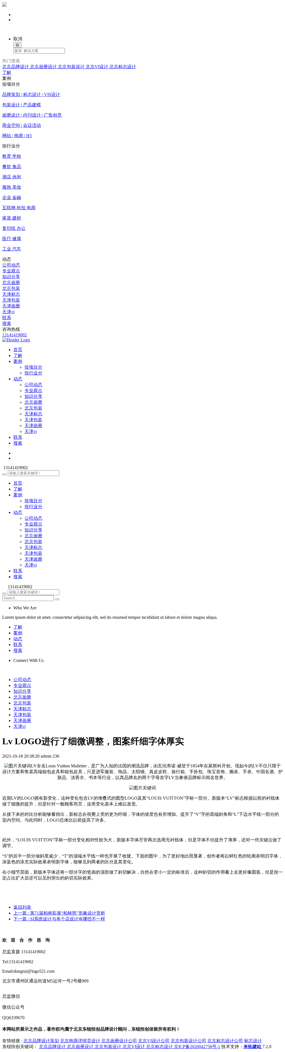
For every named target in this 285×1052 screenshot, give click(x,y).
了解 (6, 72)
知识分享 (11, 276)
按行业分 (33, 373)
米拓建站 (253, 1046)
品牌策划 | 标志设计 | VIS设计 (31, 94)
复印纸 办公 (14, 228)
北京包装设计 (72, 66)
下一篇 (59, 919)
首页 (17, 483)
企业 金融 (11, 197)
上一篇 (59, 913)
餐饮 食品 (11, 166)
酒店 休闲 (11, 176)
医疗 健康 (11, 238)
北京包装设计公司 (188, 1040)
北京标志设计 (122, 66)
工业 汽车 (11, 249)
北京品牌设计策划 (41, 1040)
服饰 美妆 (11, 187)
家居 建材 (11, 218)
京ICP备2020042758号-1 (197, 1046)
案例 (17, 494)
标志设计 (253, 1040)
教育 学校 (11, 156)
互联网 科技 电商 (19, 207)
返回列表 (22, 907)
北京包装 (11, 288)
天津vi (8, 311)
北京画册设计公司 (119, 1040)
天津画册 (11, 306)
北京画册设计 (44, 66)
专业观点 (11, 270)
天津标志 (11, 294)
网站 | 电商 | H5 (17, 135)
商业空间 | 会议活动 (21, 125)
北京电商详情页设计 (80, 1040)
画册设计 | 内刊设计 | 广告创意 (32, 115)
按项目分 (33, 367)
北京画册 (11, 282)
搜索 (6, 323)
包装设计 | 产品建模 (21, 104)
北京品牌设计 (16, 66)
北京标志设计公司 (225, 1040)
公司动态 (11, 265)
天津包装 (11, 300)
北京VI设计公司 (153, 1040)
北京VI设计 (97, 66)
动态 (17, 512)
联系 (6, 317)
